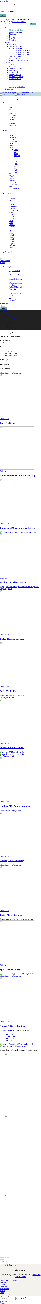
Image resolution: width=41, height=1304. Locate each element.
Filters (2, 343)
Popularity (8, 351)
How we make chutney (22, 54)
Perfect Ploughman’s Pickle (12, 639)
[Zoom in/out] (8, 1257)
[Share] (3, 1257)
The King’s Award (15, 56)
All (6, 315)
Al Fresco (12, 67)
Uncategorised (10, 317)
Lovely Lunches (15, 75)
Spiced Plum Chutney (10, 969)
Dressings (12, 40)
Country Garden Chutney (12, 860)
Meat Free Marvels (16, 77)
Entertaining (13, 71)
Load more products (7, 1030)
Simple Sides (13, 83)
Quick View (4, 419)
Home (2, 333)
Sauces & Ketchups (16, 32)
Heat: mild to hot (11, 355)
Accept (2, 1303)
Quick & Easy (14, 81)
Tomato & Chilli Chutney (12, 747)
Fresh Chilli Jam (8, 423)
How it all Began (15, 44)
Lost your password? (7, 20)
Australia (3, 1283)
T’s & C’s (8, 1040)
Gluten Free (13, 73)
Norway (3, 1291)
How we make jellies (21, 52)
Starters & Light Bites (17, 87)
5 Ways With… (14, 64)
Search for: (4, 24)
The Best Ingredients (16, 46)
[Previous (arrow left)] (1, 1259)
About (7, 42)
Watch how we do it (16, 48)
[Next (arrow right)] (3, 1259)
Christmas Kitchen (15, 69)
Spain (2, 1293)
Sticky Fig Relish (8, 691)
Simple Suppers (14, 85)
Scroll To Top (5, 1261)
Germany (3, 1287)
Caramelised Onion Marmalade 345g (17, 528)
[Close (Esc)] (1, 1257)
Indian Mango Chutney (11, 915)
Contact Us (9, 89)
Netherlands (4, 1289)
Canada (2, 1285)
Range (7, 28)
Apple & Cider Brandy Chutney (15, 806)
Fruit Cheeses (14, 38)
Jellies (11, 36)
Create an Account (19, 22)
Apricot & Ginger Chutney (12, 1026)
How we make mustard (22, 50)
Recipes (7, 62)
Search (33, 24)
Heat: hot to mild (11, 353)
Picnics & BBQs (15, 79)
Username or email (11, 5)
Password (7, 11)
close (7, 1)
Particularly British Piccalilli (13, 582)
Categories (8, 311)
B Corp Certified (15, 58)
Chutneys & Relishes (16, 30)
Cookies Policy (10, 1038)
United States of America (9, 1280)
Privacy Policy (10, 1036)
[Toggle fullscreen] (5, 1257)
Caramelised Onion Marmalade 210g (17, 475)
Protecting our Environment (19, 60)
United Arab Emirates (8, 1295)
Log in (3, 15)
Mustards (12, 34)
